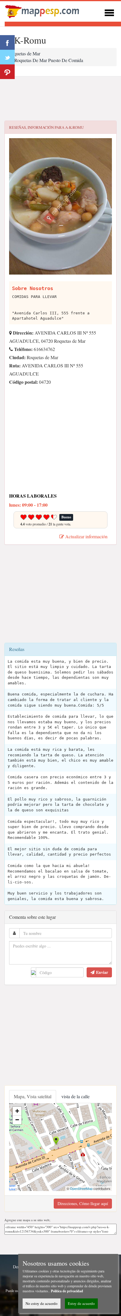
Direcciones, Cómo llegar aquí (83, 1203)
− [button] (17, 1119)
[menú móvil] (109, 12)
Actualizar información (85, 536)
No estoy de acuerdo (42, 1303)
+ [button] (17, 1111)
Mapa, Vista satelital (32, 1096)
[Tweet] (7, 57)
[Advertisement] (60, 98)
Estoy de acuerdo (81, 1303)
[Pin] (7, 71)
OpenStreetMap (81, 1188)
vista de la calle (75, 1096)
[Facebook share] (7, 42)
